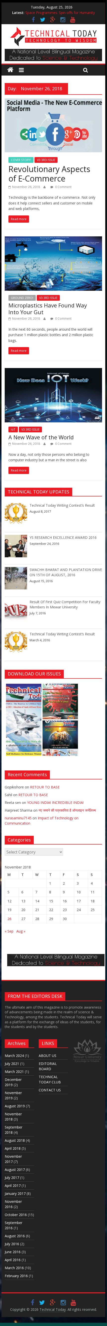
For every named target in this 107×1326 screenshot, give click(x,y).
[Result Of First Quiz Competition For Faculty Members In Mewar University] (16, 612)
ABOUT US (47, 1055)
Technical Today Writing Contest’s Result (62, 505)
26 (9, 918)
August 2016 (15, 1235)
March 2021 (14, 1071)
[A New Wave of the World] (53, 371)
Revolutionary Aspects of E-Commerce (49, 174)
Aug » (20, 931)
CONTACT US (50, 1090)
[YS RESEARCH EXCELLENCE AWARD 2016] (16, 548)
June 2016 (13, 1251)
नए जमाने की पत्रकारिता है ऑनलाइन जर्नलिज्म (67, 810)
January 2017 (15, 1193)
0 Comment (62, 187)
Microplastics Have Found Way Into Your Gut (47, 308)
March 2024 (14, 1055)
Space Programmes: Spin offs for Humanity (60, 12)
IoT (13, 429)
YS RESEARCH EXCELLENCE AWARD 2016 (63, 537)
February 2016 (16, 1275)
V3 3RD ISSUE (46, 160)
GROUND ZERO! (22, 298)
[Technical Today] (53, 29)
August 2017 (15, 1169)
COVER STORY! (21, 160)
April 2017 (13, 1185)
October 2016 (16, 1214)
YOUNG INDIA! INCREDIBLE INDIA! (55, 802)
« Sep (9, 931)
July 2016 (12, 1243)
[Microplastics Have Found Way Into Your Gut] (53, 239)
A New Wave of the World (41, 437)
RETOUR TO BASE (45, 787)
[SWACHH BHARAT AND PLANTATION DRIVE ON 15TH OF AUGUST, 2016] (16, 580)
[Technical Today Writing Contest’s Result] (16, 516)
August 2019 (15, 1106)
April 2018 (13, 1148)
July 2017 (12, 1177)
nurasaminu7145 (18, 818)
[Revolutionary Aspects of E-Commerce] (53, 101)
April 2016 (13, 1259)
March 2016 (14, 1267)
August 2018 (15, 1140)
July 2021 (12, 1063)
